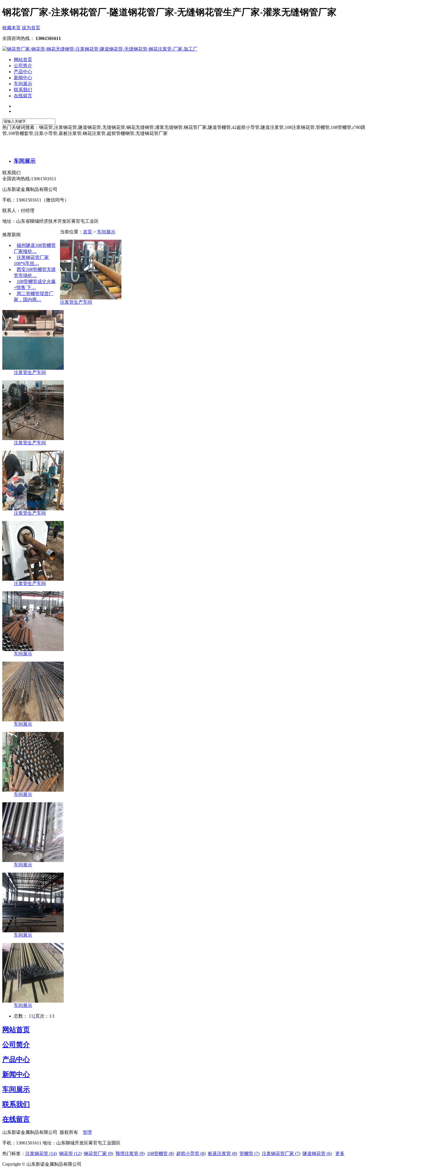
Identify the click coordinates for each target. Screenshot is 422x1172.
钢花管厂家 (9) (98, 1153)
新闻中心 (16, 1074)
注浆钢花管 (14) (41, 1153)
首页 (87, 231)
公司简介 (16, 1044)
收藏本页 (11, 27)
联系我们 (16, 1104)
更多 (339, 1153)
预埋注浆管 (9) (130, 1153)
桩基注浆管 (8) (222, 1153)
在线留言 (16, 1119)
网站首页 (16, 1029)
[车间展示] (33, 649)
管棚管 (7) (249, 1153)
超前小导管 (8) (191, 1153)
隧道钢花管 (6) (317, 1153)
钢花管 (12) (70, 1153)
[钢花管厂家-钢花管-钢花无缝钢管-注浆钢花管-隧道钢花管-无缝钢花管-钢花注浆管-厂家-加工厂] (100, 49)
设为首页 (31, 27)
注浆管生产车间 (76, 302)
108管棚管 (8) (160, 1153)
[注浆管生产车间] (90, 297)
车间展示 (25, 161)
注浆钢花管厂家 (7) (281, 1153)
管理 (87, 1132)
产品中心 (16, 1059)
